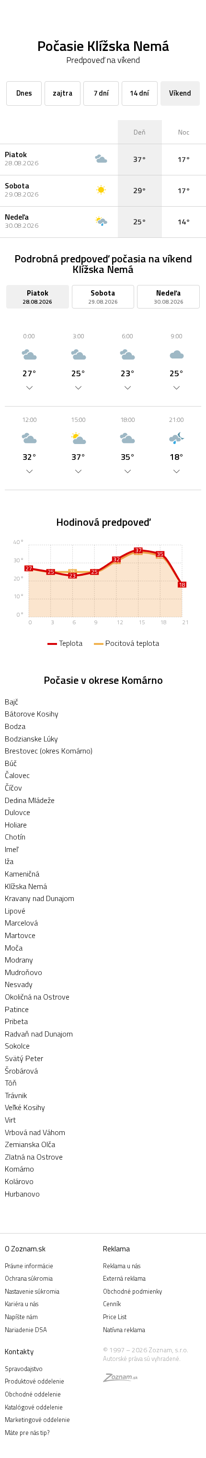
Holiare (16, 824)
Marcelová (21, 922)
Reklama (116, 1248)
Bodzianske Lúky (31, 738)
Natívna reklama (124, 1329)
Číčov (13, 787)
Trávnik (16, 1095)
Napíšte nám (21, 1317)
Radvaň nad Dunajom (39, 1033)
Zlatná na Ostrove (34, 1156)
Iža (9, 861)
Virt (10, 1119)
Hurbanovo (22, 1193)
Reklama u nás (121, 1266)
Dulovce (17, 812)
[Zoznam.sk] (120, 1379)
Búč (11, 763)
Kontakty (19, 1351)
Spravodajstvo (24, 1368)
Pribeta (16, 1021)
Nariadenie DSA (26, 1329)
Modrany (19, 959)
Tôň (11, 1082)
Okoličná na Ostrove (37, 996)
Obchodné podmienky (132, 1291)
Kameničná (22, 873)
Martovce (20, 935)
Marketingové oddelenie (37, 1419)
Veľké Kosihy (25, 1107)
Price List (114, 1317)
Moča (14, 947)
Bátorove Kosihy (31, 713)
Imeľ (11, 849)
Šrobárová (21, 1070)
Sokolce (17, 1045)
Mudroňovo (23, 972)
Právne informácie (29, 1266)
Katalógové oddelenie (34, 1407)
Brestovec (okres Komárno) (48, 750)
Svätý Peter (24, 1058)
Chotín (15, 836)
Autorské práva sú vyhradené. (142, 1358)
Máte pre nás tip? (27, 1432)
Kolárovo (19, 1181)
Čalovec (17, 775)
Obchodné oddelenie (33, 1394)
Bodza (15, 726)
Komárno (19, 1168)
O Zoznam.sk (25, 1248)
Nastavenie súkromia (32, 1291)
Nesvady (19, 984)
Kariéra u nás (21, 1304)
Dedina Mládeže (30, 800)
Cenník (112, 1304)
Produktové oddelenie (34, 1381)
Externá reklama (124, 1278)
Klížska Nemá (26, 886)
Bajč (11, 701)
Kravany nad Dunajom (39, 898)
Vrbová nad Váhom (35, 1132)
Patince (17, 1009)
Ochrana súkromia (29, 1278)
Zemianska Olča (30, 1144)
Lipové (15, 910)
